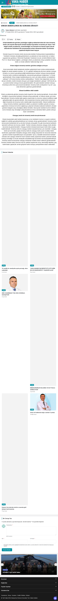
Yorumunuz (9, 525)
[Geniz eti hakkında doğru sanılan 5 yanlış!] (43, 452)
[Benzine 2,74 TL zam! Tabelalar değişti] (29, 564)
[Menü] (2, 2)
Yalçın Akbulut (9, 30)
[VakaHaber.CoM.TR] (16, 2)
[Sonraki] (14, 6)
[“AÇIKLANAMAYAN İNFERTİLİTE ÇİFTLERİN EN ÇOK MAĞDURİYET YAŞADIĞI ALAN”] (43, 213)
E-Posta (32, 538)
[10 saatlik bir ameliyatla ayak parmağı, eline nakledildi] (15, 213)
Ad (3, 538)
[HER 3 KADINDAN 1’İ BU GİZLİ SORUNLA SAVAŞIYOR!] (15, 333)
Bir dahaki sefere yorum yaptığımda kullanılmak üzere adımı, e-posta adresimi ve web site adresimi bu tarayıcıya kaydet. (29, 545)
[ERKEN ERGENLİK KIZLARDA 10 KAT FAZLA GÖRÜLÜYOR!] (43, 333)
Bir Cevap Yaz (7, 518)
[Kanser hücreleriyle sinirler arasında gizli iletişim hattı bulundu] (15, 452)
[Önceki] (13, 6)
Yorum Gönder (7, 549)
